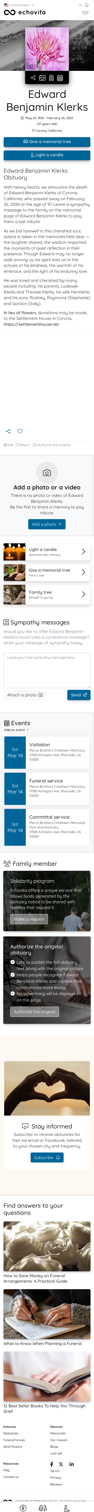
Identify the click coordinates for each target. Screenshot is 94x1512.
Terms (54, 1471)
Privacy (55, 1478)
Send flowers (12, 1447)
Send (76, 694)
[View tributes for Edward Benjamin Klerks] (51, 78)
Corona (40, 131)
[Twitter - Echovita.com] (61, 1465)
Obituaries (10, 1433)
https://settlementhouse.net (31, 324)
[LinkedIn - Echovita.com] (72, 1465)
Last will (56, 1453)
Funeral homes (14, 1440)
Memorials (58, 1433)
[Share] (34, 78)
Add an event (14, 730)
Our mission (59, 1440)
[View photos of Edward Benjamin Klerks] (47, 49)
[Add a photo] (42, 78)
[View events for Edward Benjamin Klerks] (60, 78)
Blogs (54, 1447)
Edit (10, 445)
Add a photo (44, 524)
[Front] (24, 12)
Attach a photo (22, 694)
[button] (19, 5)
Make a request (29, 919)
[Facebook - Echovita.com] (51, 1465)
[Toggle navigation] (85, 12)
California (55, 131)
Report (25, 445)
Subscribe (44, 1157)
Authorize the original (54, 445)
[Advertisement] (47, 379)
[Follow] (20, 431)
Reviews (56, 1484)
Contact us (11, 1477)
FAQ (6, 1470)
